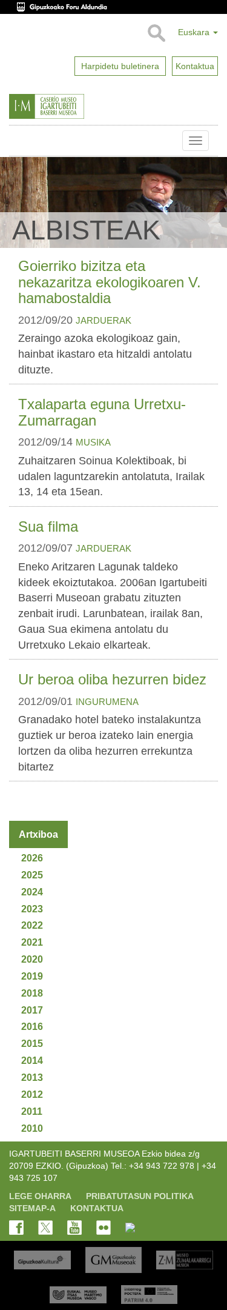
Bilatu (155, 33)
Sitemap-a (32, 1208)
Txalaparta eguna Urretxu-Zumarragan (102, 412)
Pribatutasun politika (140, 1196)
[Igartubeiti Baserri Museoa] (71, 106)
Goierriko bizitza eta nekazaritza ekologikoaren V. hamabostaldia (109, 282)
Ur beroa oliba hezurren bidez (112, 679)
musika (93, 442)
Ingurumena (107, 702)
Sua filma (48, 526)
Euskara (195, 32)
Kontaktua (96, 1208)
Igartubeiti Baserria (18, 140)
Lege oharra (40, 1196)
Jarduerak (103, 320)
